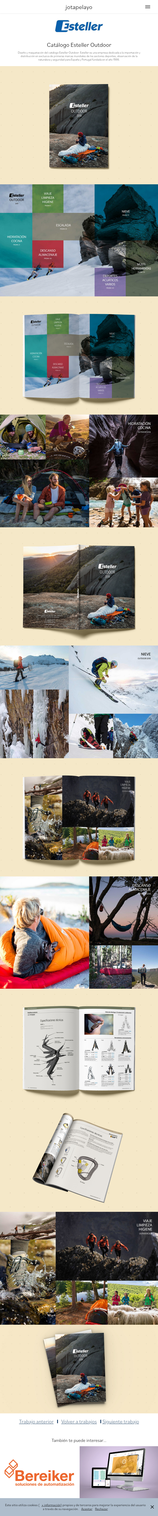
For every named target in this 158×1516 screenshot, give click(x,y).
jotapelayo (79, 6)
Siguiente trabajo (120, 1421)
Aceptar (86, 1509)
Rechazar (101, 1509)
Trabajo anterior (36, 1421)
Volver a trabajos (79, 1421)
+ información (51, 1505)
